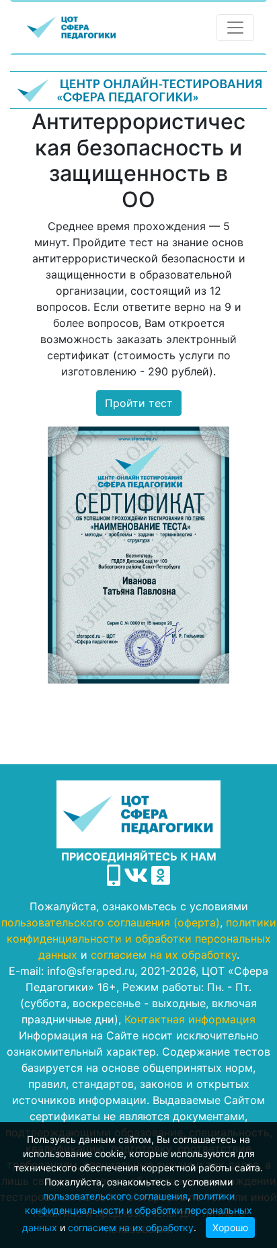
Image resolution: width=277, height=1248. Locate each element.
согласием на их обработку (131, 1227)
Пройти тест (139, 403)
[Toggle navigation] (235, 27)
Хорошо (230, 1227)
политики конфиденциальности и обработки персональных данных (137, 1211)
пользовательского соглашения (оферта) (110, 922)
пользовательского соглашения (115, 1196)
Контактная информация (189, 1019)
